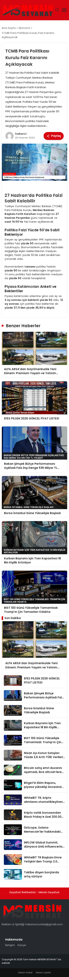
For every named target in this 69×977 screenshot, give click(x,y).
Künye (22, 945)
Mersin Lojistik (43, 972)
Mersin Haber (25, 972)
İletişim (10, 945)
